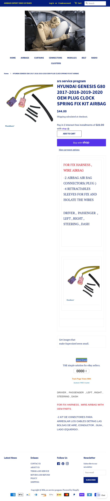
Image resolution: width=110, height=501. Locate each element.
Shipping (61, 116)
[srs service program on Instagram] (67, 464)
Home (6, 73)
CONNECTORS (55, 57)
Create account (64, 3)
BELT (84, 57)
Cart (79, 3)
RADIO (94, 57)
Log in (51, 3)
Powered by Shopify (71, 490)
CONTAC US (36, 463)
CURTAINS (39, 57)
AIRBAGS (25, 57)
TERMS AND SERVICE (40, 471)
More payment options (69, 149)
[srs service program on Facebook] (58, 464)
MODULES (72, 57)
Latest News (10, 458)
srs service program (54, 490)
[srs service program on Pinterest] (62, 464)
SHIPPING (35, 482)
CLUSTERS (56, 63)
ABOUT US (35, 467)
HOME (13, 57)
